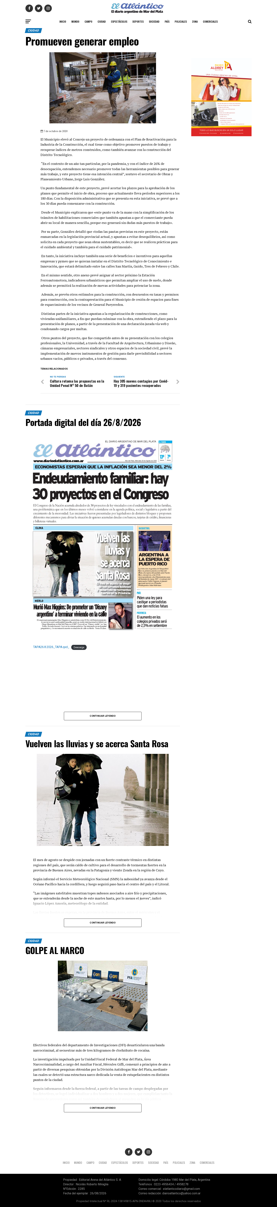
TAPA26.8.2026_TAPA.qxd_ (51, 647)
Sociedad (154, 21)
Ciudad (102, 21)
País (167, 21)
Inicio (62, 21)
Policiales (181, 21)
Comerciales (210, 21)
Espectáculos (119, 21)
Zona (195, 21)
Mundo (75, 21)
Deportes (138, 21)
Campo (88, 21)
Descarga (79, 647)
